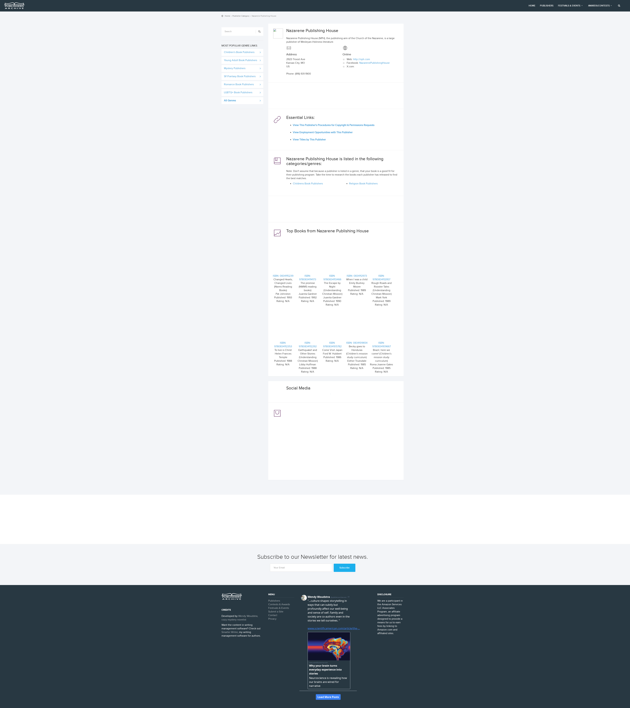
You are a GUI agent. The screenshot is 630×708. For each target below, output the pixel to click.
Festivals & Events (569, 5)
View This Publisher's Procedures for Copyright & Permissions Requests (333, 125)
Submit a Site (275, 611)
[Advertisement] (336, 96)
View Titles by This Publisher (309, 139)
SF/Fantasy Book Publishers (240, 76)
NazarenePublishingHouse (374, 63)
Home (532, 5)
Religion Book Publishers (363, 183)
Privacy (272, 618)
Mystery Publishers (234, 68)
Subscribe (344, 567)
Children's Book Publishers (239, 52)
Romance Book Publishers (239, 84)
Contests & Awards (279, 604)
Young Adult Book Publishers (240, 60)
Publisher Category (240, 16)
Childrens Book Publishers (308, 183)
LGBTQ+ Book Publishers (238, 92)
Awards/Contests (599, 5)
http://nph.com (361, 59)
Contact (272, 615)
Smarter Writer (229, 632)
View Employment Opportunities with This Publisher (323, 132)
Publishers (546, 5)
